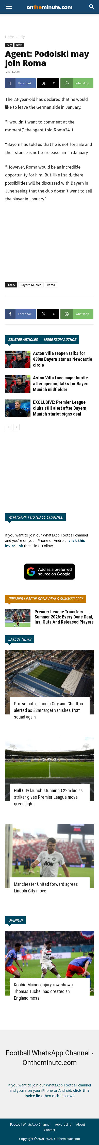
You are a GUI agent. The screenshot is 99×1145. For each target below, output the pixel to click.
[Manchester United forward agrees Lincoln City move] (49, 856)
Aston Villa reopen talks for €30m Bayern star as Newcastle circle (62, 359)
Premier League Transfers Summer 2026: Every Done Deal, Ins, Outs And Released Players (64, 617)
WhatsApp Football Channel (35, 517)
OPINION (15, 920)
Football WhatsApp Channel (30, 1124)
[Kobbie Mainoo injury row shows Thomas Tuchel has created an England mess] (49, 963)
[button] (92, 7)
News (19, 45)
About (80, 1124)
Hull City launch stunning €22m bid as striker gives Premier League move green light (48, 797)
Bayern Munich (31, 285)
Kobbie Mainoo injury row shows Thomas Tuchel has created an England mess (43, 991)
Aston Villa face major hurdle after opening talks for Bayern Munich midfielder (61, 383)
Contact (49, 1130)
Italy (22, 37)
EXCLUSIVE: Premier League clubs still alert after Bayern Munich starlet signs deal (59, 408)
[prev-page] (8, 427)
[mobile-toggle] (9, 7)
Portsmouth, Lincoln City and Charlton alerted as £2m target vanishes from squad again (48, 710)
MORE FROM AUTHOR (60, 339)
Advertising (63, 1124)
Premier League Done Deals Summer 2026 (45, 598)
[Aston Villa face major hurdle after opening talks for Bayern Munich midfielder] (17, 384)
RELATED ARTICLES (23, 339)
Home (9, 37)
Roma (51, 285)
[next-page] (16, 427)
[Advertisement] (49, 22)
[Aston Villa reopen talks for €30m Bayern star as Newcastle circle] (17, 359)
